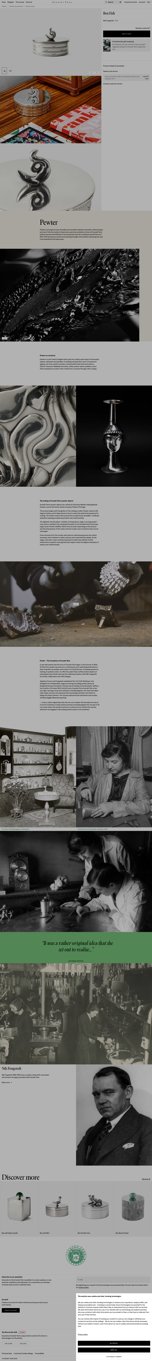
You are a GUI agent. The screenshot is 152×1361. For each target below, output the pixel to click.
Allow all (114, 1343)
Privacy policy (83, 1334)
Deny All (113, 1350)
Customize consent (114, 1357)
